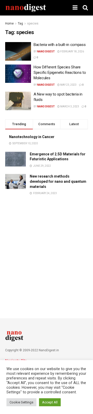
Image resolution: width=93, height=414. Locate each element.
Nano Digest (46, 51)
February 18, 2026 (72, 51)
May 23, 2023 (68, 84)
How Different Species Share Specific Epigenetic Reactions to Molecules (60, 72)
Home (9, 23)
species (32, 23)
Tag (20, 23)
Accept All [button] (50, 402)
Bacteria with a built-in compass (60, 44)
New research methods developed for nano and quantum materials (58, 181)
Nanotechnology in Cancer (32, 137)
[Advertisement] (46, 250)
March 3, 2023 (69, 106)
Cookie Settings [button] (21, 402)
